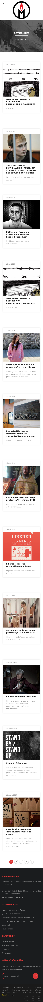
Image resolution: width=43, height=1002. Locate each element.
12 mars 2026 (10, 596)
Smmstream (6, 995)
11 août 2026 (10, 65)
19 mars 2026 (10, 463)
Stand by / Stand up (16, 763)
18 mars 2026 (10, 529)
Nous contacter (8, 929)
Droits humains (8, 942)
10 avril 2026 (10, 396)
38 (26, 862)
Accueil (17, 39)
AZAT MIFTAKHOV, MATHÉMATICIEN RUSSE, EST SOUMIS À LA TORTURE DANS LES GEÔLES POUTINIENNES (21, 169)
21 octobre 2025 (11, 795)
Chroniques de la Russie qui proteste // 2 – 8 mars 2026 (21, 631)
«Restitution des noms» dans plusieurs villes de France (18, 831)
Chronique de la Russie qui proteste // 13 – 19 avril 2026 (21, 366)
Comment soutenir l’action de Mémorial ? (18, 918)
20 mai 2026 (10, 264)
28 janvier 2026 (11, 662)
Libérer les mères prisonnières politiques (18, 565)
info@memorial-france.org (15, 897)
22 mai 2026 (10, 197)
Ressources (6, 953)
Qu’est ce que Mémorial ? (12, 914)
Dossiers (5, 949)
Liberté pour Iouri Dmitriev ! (21, 697)
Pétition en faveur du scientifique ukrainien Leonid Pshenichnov (17, 234)
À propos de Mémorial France (13, 910)
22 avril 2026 (10, 330)
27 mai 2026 (10, 131)
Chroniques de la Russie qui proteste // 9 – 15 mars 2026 (21, 498)
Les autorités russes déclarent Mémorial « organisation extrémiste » (21, 433)
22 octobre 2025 (11, 728)
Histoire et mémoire (10, 945)
